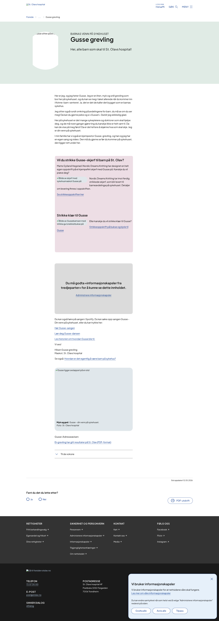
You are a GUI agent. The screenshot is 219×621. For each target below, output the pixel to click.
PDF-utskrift (183, 500)
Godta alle (141, 610)
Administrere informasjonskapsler (93, 295)
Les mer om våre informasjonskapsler (151, 593)
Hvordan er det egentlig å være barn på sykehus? (90, 358)
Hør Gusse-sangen (65, 327)
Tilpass (180, 610)
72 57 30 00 (32, 584)
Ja (31, 499)
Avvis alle (161, 610)
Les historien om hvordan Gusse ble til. (75, 338)
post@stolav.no (33, 595)
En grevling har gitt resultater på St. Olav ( (76, 442)
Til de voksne (67, 454)
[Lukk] (212, 579)
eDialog (30, 606)
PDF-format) (104, 442)
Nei (44, 499)
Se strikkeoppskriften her (70, 194)
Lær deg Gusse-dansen (67, 333)
